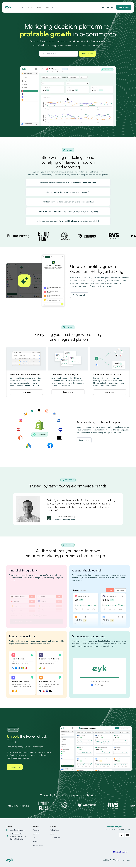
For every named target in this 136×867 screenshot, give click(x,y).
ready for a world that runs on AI (67, 221)
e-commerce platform (41, 575)
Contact (36, 834)
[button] (19, 7)
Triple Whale (54, 830)
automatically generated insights (39, 641)
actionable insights (59, 380)
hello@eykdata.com (17, 830)
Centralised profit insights (57, 192)
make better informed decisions (82, 182)
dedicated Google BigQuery (100, 641)
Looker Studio (55, 838)
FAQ (34, 838)
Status (35, 841)
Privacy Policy (38, 845)
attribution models (31, 386)
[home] (8, 7)
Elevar (52, 834)
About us (36, 830)
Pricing (39, 7)
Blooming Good (69, 519)
